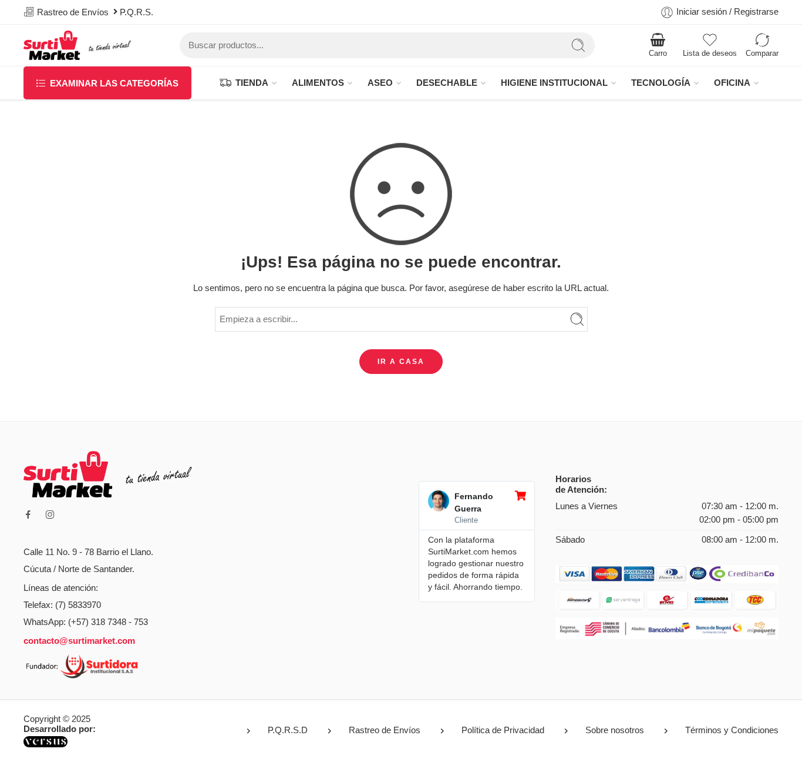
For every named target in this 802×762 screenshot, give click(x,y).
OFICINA (732, 83)
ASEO (380, 83)
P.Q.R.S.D (288, 730)
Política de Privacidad (502, 730)
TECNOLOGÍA (660, 83)
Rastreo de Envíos (384, 730)
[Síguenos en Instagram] (50, 514)
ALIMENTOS (318, 83)
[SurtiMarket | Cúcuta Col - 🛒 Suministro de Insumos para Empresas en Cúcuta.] (78, 45)
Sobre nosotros (614, 730)
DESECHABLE (446, 83)
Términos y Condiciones (732, 730)
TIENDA (251, 83)
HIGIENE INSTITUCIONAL (554, 83)
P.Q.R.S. (139, 12)
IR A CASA (401, 361)
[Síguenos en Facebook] (28, 514)
